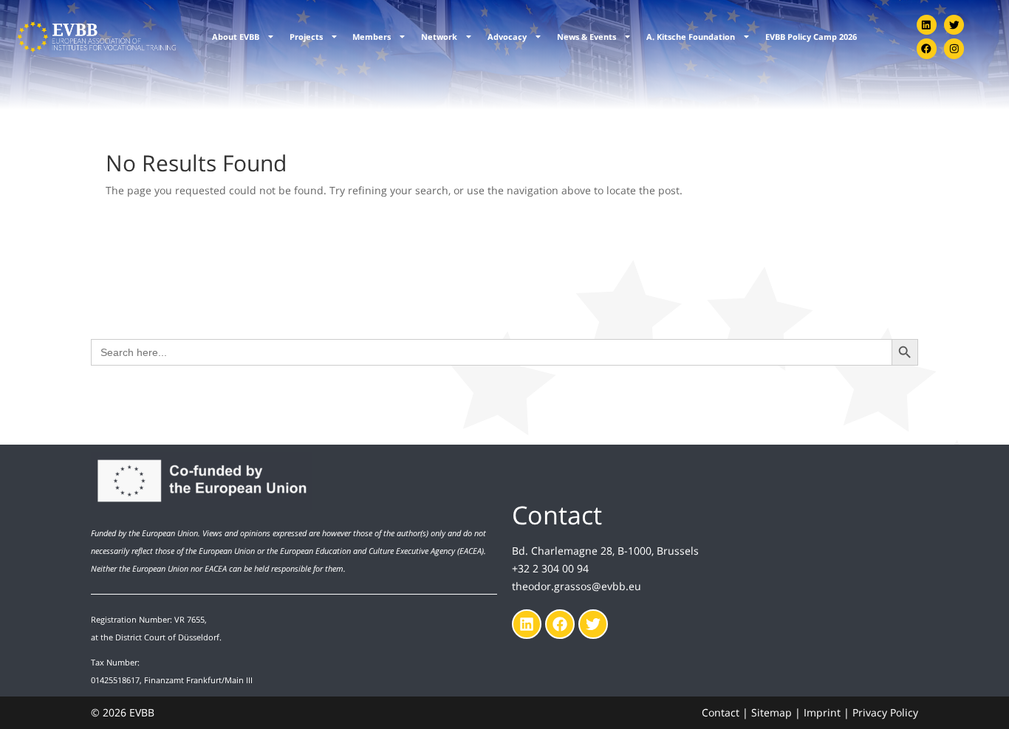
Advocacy (507, 36)
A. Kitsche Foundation (690, 36)
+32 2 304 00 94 (550, 568)
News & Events (586, 36)
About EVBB (235, 36)
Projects (306, 36)
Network (439, 36)
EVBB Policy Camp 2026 (811, 36)
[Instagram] (954, 48)
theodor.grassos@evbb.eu (576, 586)
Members (371, 36)
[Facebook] (927, 48)
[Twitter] (954, 25)
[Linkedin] (927, 25)
